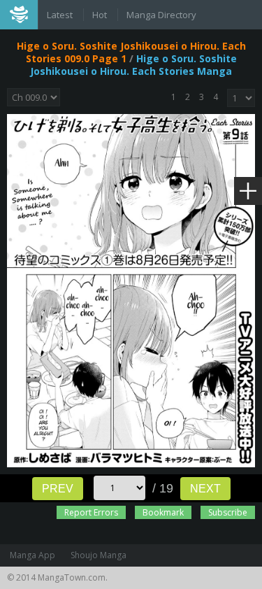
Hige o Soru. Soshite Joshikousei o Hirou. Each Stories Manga (133, 65)
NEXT (205, 489)
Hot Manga (100, 16)
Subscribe (227, 512)
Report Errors (91, 512)
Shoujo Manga (98, 555)
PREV (57, 489)
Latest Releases (61, 16)
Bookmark (163, 512)
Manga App (32, 555)
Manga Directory (161, 14)
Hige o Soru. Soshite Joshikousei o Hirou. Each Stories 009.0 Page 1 (131, 52)
